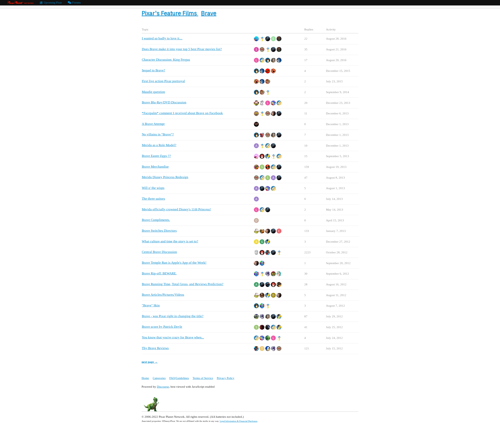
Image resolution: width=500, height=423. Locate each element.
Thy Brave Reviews (155, 348)
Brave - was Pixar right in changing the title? (173, 316)
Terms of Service (203, 378)
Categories (159, 378)
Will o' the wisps (153, 188)
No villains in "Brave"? (158, 134)
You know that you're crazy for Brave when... (173, 337)
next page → (150, 361)
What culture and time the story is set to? (170, 241)
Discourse (163, 386)
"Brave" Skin (151, 305)
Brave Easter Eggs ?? (156, 156)
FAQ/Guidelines (179, 378)
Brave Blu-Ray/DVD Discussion (164, 102)
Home (145, 378)
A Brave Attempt (153, 124)
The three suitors (153, 198)
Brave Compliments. (156, 220)
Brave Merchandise (155, 166)
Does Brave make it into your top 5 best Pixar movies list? (182, 49)
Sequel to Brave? (153, 70)
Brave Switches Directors (159, 230)
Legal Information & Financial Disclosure (238, 421)
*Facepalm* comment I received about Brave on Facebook (182, 113)
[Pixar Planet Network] (20, 2)
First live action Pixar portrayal (163, 81)
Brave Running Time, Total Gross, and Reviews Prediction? (182, 284)
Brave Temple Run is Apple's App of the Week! (174, 262)
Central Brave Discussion (159, 252)
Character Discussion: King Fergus (166, 59)
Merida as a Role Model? (159, 145)
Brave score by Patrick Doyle (162, 327)
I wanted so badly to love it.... (162, 38)
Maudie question (153, 92)
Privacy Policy (225, 378)
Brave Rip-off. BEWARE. (159, 273)
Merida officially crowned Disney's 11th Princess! (176, 209)
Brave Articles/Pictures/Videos (163, 295)
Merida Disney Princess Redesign (165, 177)
